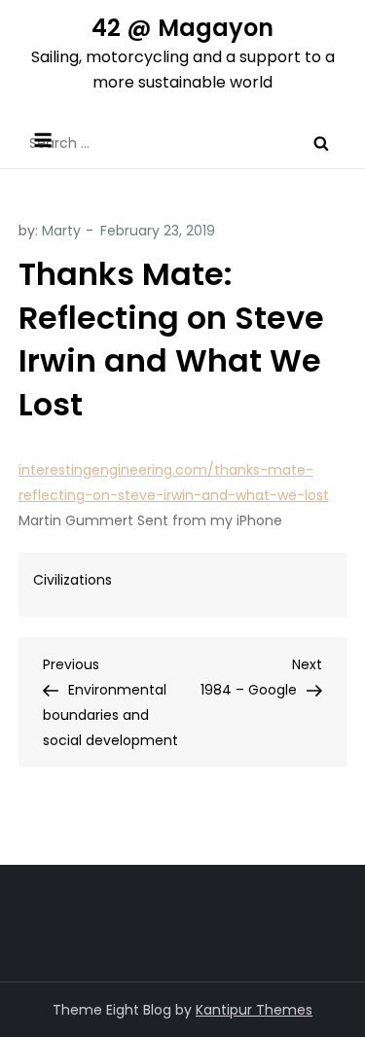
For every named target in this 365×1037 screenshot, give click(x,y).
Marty (61, 230)
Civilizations (72, 580)
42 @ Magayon (182, 28)
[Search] (321, 143)
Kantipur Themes (254, 1009)
